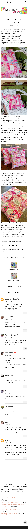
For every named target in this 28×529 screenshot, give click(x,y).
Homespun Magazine (12, 249)
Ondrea (8, 440)
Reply (25, 312)
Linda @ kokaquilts (12, 299)
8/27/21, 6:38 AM (9, 377)
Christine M (9, 406)
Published (8, 251)
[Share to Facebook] (7, 245)
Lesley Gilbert (10, 317)
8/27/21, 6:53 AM (8, 393)
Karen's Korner (10, 375)
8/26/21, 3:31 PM (8, 301)
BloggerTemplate (22, 527)
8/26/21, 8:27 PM (9, 319)
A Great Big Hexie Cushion (10, 498)
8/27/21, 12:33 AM (9, 355)
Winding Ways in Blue (9, 514)
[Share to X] (10, 245)
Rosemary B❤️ (10, 353)
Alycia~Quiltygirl (11, 335)
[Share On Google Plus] (16, 245)
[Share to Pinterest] (13, 245)
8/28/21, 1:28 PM (8, 424)
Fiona (7, 391)
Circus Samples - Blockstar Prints (13, 509)
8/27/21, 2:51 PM (8, 409)
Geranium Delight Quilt (9, 502)
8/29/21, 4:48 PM (9, 442)
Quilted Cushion (17, 251)
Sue (6, 422)
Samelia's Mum (9, 527)
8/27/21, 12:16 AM (9, 337)
